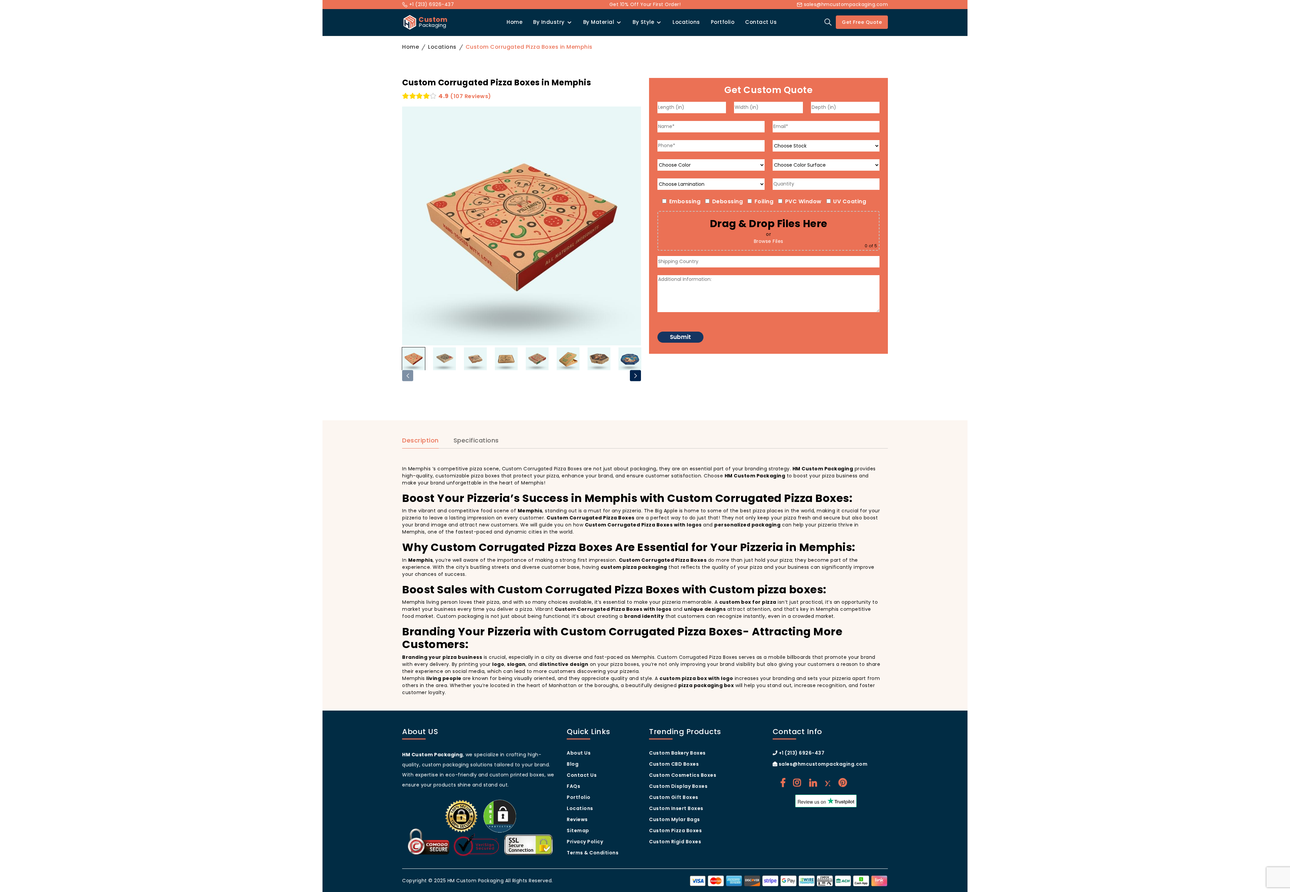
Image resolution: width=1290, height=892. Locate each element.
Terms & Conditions (592, 852)
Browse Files (768, 241)
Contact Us (761, 22)
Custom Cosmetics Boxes (682, 775)
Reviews (577, 819)
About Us (579, 753)
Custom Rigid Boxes (675, 841)
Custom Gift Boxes (673, 797)
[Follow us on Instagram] (797, 783)
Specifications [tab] (476, 440)
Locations (686, 22)
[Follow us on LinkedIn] (813, 783)
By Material (598, 22)
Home (514, 22)
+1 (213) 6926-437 (430, 4)
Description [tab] (420, 440)
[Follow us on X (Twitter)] (827, 783)
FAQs (573, 786)
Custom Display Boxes (678, 786)
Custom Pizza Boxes (675, 830)
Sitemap (578, 830)
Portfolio (723, 22)
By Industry (549, 22)
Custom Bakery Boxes (677, 753)
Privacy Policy (585, 841)
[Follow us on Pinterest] (842, 783)
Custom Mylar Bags (674, 819)
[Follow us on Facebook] (783, 783)
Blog (572, 764)
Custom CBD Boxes (674, 764)
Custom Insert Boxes (676, 808)
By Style (643, 22)
